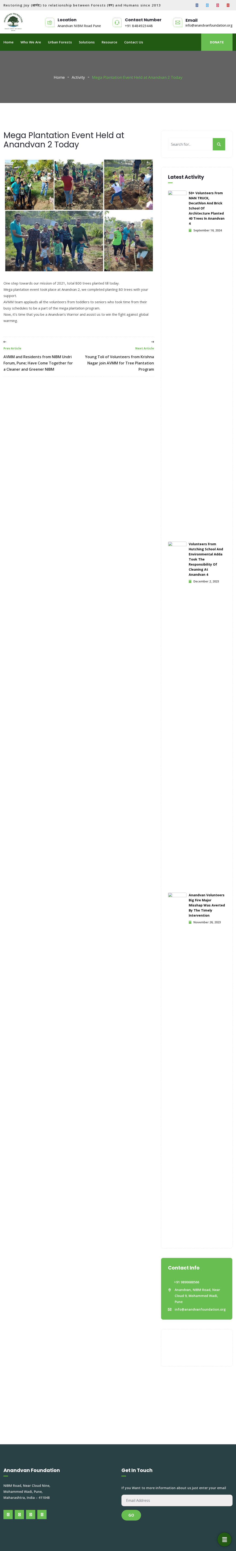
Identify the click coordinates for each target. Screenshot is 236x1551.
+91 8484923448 (139, 25)
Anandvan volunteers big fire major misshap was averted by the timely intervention (207, 905)
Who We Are (31, 42)
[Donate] (224, 1539)
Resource (109, 42)
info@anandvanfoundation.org (209, 25)
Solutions (87, 42)
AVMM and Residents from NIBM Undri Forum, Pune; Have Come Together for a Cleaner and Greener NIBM (38, 359)
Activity (78, 77)
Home (8, 42)
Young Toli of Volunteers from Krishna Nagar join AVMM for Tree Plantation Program (119, 359)
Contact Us (133, 42)
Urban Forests (60, 42)
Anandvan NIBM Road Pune (79, 25)
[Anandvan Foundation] (13, 22)
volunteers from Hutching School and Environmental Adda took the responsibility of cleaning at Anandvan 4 (206, 559)
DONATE (217, 42)
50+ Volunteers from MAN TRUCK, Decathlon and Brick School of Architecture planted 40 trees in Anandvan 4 (206, 208)
